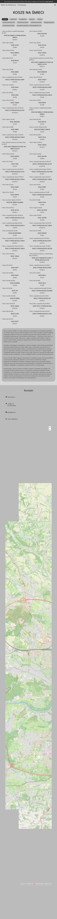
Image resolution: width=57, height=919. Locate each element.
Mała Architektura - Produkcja (13, 5)
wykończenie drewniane (23, 22)
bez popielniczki (22, 19)
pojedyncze (31, 19)
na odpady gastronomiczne (8, 22)
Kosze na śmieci (28, 12)
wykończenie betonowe (36, 22)
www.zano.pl (49, 1)
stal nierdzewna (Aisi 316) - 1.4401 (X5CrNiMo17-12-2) (29, 25)
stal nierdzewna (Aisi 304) (8, 25)
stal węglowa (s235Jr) (49, 22)
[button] (55, 4)
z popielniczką (13, 19)
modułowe (40, 19)
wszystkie (5, 19)
